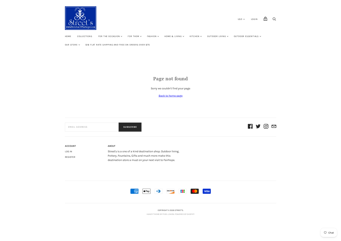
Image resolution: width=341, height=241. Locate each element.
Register (70, 157)
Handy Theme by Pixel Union (160, 214)
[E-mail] (274, 127)
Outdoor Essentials (246, 36)
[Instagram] (266, 127)
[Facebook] (250, 127)
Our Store (71, 44)
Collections (84, 36)
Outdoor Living (216, 36)
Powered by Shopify (184, 214)
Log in (68, 151)
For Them (133, 36)
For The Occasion (109, 36)
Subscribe (130, 127)
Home (68, 36)
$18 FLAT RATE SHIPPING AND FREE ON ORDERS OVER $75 (117, 44)
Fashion (152, 36)
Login (254, 19)
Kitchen (195, 36)
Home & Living (173, 36)
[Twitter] (258, 127)
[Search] (274, 20)
